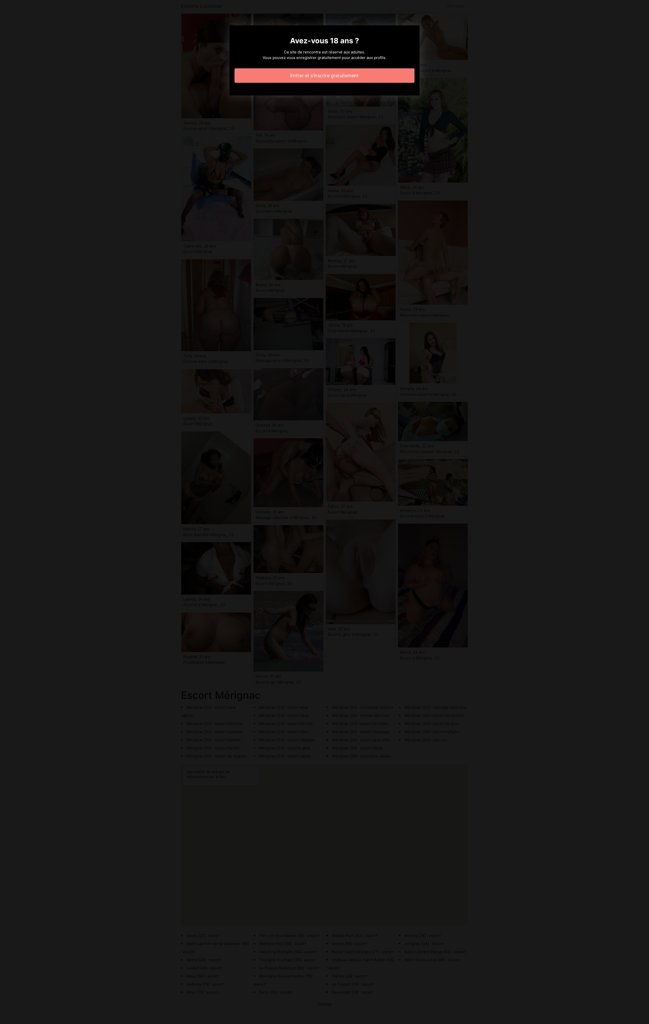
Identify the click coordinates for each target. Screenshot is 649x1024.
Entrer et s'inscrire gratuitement (324, 75)
